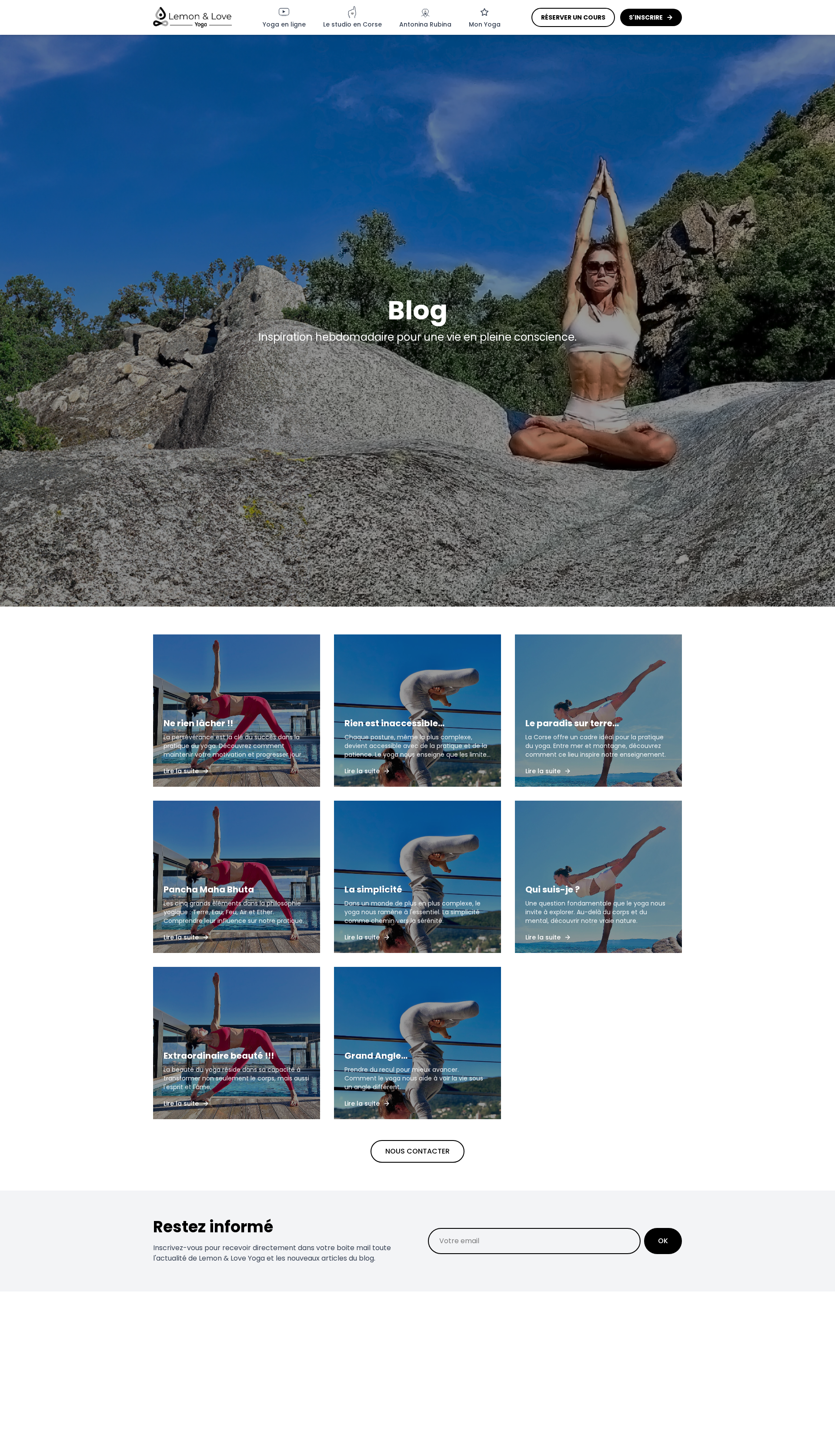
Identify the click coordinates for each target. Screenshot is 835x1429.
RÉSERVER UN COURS (573, 17)
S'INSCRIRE (646, 17)
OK (663, 1241)
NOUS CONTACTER (417, 1151)
